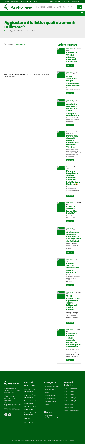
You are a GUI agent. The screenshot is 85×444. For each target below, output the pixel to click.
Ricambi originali (50, 398)
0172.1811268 (55, 1)
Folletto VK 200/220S (72, 410)
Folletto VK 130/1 (70, 398)
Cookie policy (47, 440)
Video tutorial (20, 44)
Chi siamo (40, 7)
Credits (71, 440)
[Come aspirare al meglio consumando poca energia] (61, 74)
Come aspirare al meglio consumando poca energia (73, 80)
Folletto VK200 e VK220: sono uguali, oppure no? (72, 267)
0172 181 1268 (10, 396)
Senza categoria (50, 401)
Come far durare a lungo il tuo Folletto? (72, 209)
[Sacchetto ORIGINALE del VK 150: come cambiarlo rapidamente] (61, 102)
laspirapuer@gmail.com (72, 1)
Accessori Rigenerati (52, 386)
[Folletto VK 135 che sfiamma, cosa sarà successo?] (61, 51)
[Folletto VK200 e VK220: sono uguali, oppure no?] (61, 262)
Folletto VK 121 (69, 395)
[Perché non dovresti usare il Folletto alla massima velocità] (61, 134)
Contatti (57, 7)
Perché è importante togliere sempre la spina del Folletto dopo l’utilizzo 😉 (73, 177)
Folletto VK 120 (69, 392)
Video (49, 7)
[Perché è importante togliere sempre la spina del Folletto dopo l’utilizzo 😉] (61, 168)
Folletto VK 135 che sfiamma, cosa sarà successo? (72, 57)
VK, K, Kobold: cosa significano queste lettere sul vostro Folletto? (73, 303)
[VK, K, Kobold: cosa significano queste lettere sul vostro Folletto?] (61, 295)
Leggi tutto (70, 65)
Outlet (47, 392)
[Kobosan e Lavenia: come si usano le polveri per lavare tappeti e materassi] (61, 332)
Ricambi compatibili (51, 395)
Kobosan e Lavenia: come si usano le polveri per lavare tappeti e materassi (73, 340)
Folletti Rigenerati (50, 389)
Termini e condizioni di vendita (60, 440)
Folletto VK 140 (69, 404)
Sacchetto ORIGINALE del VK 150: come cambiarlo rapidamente (72, 109)
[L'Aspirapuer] (17, 7)
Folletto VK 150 (69, 407)
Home (6, 31)
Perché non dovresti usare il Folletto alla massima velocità (72, 141)
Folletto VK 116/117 (71, 389)
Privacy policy (39, 440)
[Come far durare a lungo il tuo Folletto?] (61, 207)
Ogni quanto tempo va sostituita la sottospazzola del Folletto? (73, 236)
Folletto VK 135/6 (70, 401)
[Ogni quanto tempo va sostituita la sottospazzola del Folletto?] (61, 231)
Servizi (47, 404)
